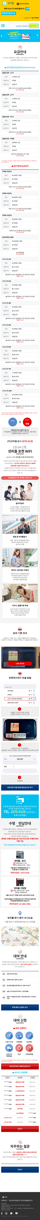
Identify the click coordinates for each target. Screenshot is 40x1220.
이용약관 (4, 1200)
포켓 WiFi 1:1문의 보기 (20, 1007)
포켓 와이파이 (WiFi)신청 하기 (19, 1066)
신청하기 (34, 26)
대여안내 (25, 26)
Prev (1, 36)
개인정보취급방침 (14, 1200)
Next (38, 36)
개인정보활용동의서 (26, 1200)
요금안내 (19, 26)
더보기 (20, 1129)
